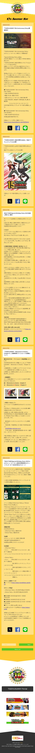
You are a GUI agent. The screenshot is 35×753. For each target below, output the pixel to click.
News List (17, 649)
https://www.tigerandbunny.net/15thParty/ (16, 122)
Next (29, 644)
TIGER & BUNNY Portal (17, 689)
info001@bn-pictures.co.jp (13, 428)
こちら (21, 742)
